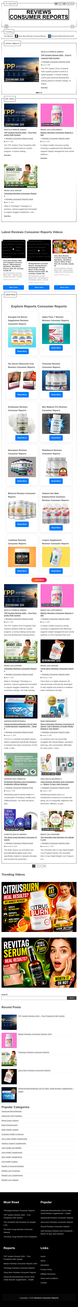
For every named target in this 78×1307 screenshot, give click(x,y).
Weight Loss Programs (50, 834)
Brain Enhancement (49, 721)
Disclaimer (45, 1265)
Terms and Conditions (49, 1278)
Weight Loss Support (13, 190)
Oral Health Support (10, 1162)
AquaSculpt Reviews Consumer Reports (57, 1218)
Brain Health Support (10, 1130)
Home (43, 1256)
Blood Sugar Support (10, 1121)
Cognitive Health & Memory (15, 834)
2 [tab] (39, 92)
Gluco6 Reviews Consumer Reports (55, 1227)
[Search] (72, 26)
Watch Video (13, 287)
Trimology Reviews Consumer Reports (33, 1052)
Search (5, 995)
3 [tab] (41, 92)
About (43, 1261)
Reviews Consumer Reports (46, 1298)
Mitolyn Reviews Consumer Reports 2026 (35, 1034)
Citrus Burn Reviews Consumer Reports (34, 1070)
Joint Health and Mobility (51, 779)
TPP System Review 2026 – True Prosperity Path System (41, 1016)
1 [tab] (37, 92)
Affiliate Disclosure (48, 1274)
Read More (44, 87)
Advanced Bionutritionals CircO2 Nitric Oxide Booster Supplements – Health (20, 726)
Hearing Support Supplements (14, 1143)
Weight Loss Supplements (51, 129)
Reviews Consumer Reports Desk (56, 62)
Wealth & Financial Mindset (52, 51)
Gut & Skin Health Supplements (14, 1139)
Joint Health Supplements (12, 1153)
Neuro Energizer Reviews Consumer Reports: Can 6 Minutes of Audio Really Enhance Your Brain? (57, 726)
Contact (44, 1283)
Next (44, 866)
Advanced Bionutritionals (15, 721)
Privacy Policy (46, 1270)
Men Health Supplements (12, 1157)
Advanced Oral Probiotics (15, 779)
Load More (39, 580)
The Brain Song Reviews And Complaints (20, 1237)
